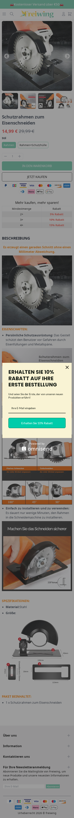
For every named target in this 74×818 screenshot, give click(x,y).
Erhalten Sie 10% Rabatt (37, 423)
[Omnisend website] (37, 446)
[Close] (67, 367)
